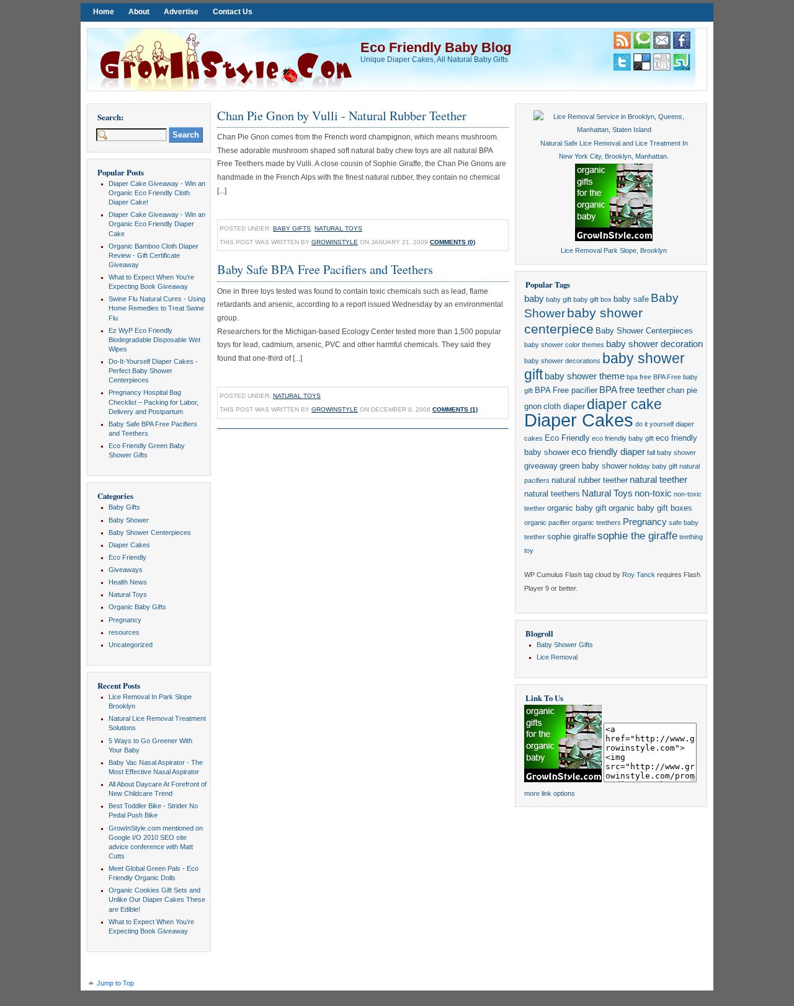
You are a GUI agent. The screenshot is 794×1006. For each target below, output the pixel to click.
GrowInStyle (334, 242)
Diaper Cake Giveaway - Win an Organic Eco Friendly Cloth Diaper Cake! (157, 193)
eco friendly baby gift (623, 438)
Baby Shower (129, 520)
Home (103, 11)
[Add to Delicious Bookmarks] (642, 68)
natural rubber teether (589, 480)
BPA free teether (632, 390)
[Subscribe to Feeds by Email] (662, 46)
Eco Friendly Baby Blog (435, 47)
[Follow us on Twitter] (622, 68)
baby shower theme (585, 376)
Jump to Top (115, 983)
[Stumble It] (681, 68)
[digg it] (662, 68)
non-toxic (653, 493)
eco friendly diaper (608, 452)
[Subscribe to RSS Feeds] (622, 46)
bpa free (639, 377)
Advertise (181, 11)
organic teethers (596, 522)
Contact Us (232, 11)
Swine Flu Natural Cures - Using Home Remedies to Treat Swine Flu (157, 308)
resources (124, 632)
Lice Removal (557, 657)
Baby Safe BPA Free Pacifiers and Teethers (325, 269)
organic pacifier (547, 522)
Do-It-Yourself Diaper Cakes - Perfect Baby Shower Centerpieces (153, 371)
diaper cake (624, 404)
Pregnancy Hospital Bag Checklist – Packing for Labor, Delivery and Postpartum (153, 402)
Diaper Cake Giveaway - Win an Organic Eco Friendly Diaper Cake (157, 224)
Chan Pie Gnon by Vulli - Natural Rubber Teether (341, 115)
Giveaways (126, 569)
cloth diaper (564, 406)
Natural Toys (128, 594)
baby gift (558, 299)
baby (534, 299)
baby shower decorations (562, 360)
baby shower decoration (654, 344)
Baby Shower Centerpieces (150, 532)
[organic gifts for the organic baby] (614, 238)
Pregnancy (125, 620)
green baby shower (593, 465)
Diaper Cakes (129, 545)
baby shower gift (604, 366)
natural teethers (552, 493)
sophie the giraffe (637, 536)
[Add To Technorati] (642, 46)
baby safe (631, 299)
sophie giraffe (571, 536)
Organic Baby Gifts (137, 607)
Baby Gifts (124, 507)
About (138, 11)
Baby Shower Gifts (565, 644)
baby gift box (592, 299)
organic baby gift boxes (650, 508)
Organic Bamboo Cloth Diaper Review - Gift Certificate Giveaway (153, 255)
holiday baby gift (653, 466)
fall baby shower (671, 452)
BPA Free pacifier (566, 390)
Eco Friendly (127, 557)
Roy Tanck (638, 574)
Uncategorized (131, 644)
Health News (128, 582)
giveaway (541, 465)
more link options (549, 793)
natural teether (658, 480)
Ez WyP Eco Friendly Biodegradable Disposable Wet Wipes (154, 340)
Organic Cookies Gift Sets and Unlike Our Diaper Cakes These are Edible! (157, 899)
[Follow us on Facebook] (681, 46)
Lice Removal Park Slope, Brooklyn (614, 250)
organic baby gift (577, 508)
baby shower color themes (564, 344)
